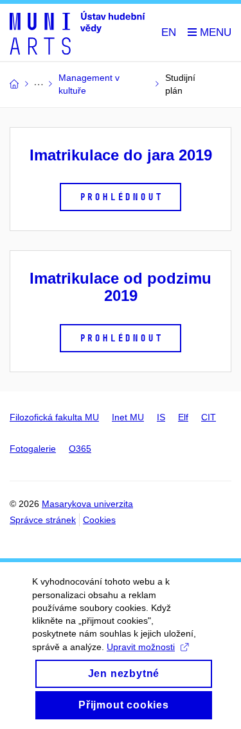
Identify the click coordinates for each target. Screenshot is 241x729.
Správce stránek (43, 520)
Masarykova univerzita (87, 504)
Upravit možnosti (141, 647)
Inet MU (128, 417)
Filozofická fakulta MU (54, 417)
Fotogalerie (33, 448)
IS (161, 417)
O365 (80, 448)
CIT (208, 417)
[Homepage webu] (77, 33)
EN (168, 32)
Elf (183, 417)
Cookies (99, 520)
